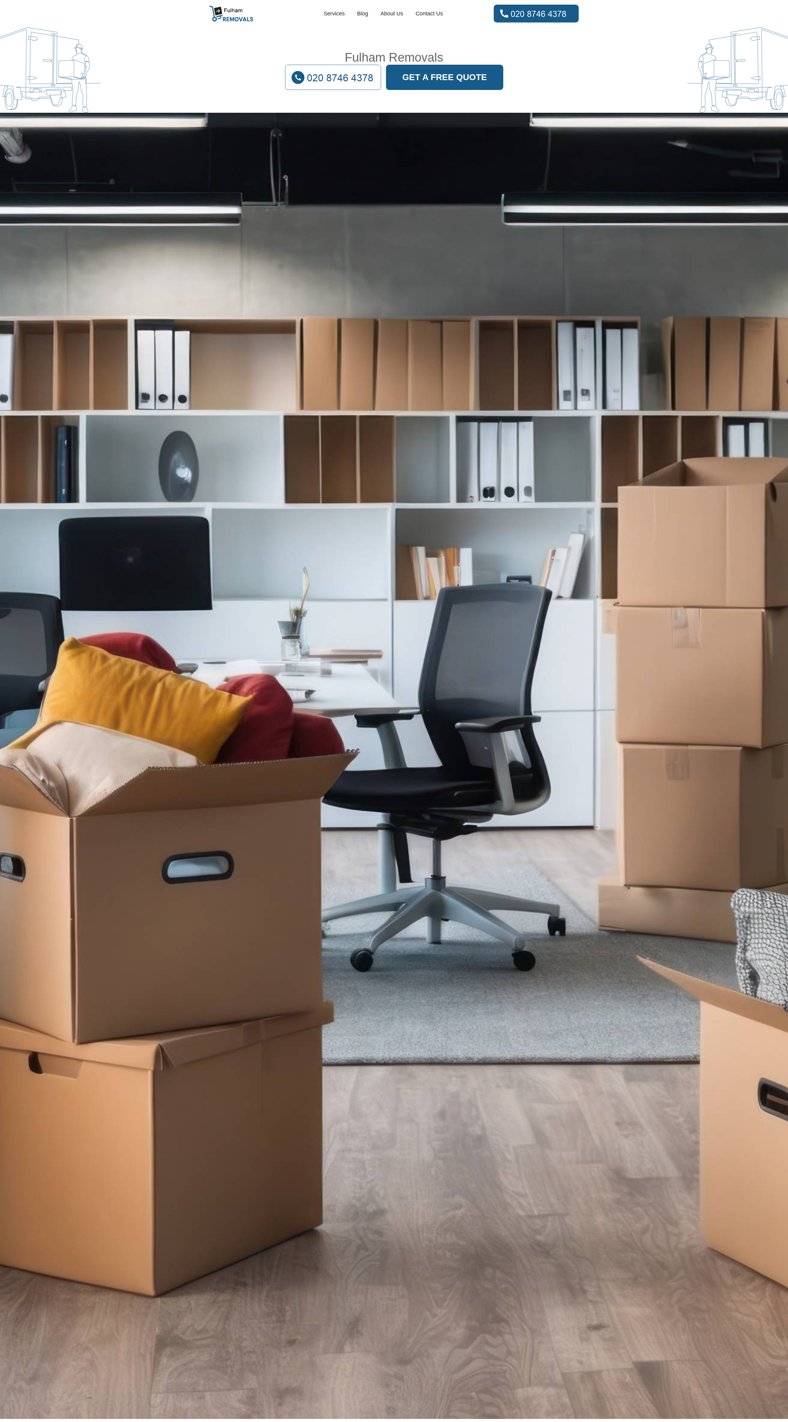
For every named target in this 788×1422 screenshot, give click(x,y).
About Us (391, 13)
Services (334, 13)
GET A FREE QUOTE (444, 77)
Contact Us (429, 13)
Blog (362, 13)
